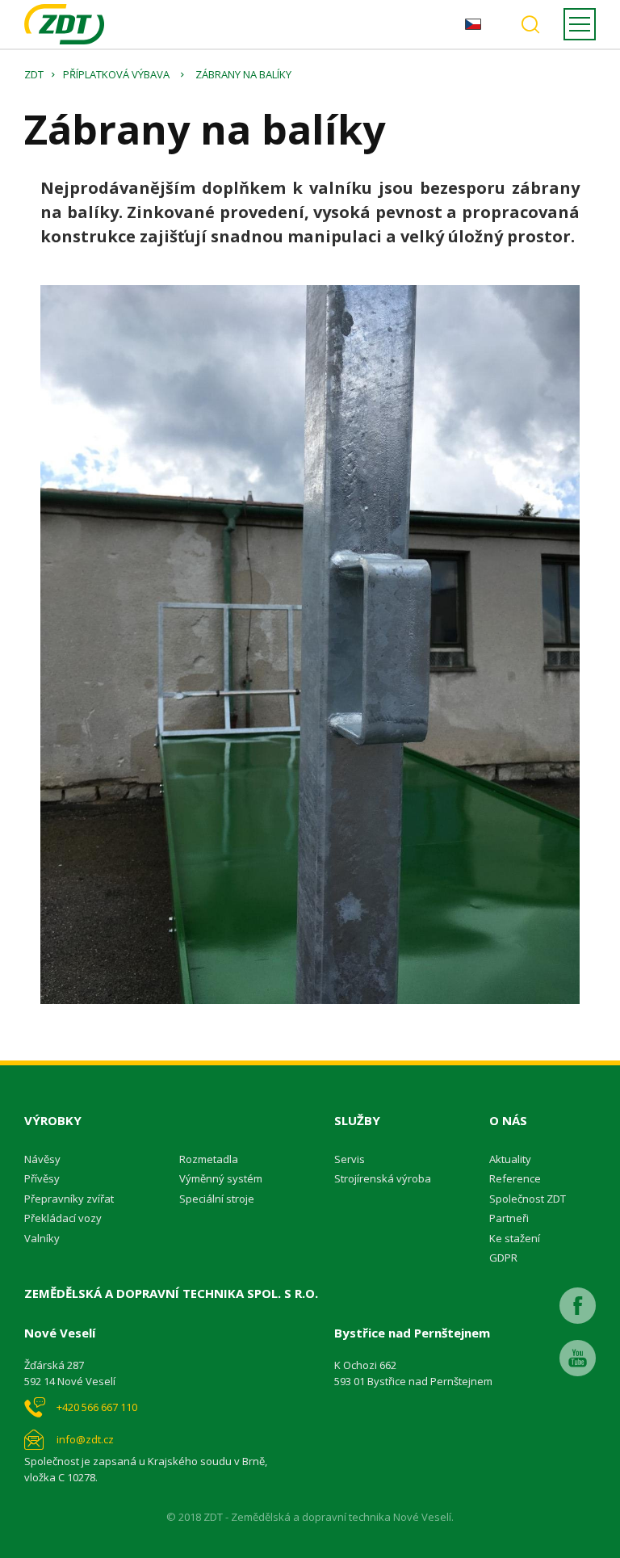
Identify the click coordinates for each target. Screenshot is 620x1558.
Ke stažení (514, 1238)
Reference (515, 1178)
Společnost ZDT (527, 1198)
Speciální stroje (216, 1198)
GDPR (503, 1257)
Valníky (42, 1238)
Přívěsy (42, 1178)
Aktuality (510, 1159)
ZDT (34, 74)
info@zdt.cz (85, 1439)
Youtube (577, 1358)
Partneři (509, 1218)
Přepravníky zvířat (69, 1198)
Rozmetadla (208, 1159)
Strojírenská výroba (382, 1178)
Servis (349, 1159)
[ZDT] (64, 24)
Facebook (577, 1305)
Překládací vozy (63, 1218)
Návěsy (42, 1159)
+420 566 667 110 (97, 1407)
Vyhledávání (530, 24)
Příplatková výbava (116, 74)
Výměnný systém (220, 1178)
